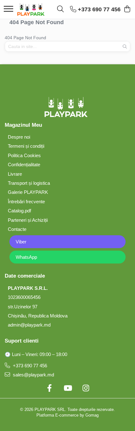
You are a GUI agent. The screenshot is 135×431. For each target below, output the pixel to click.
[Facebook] (49, 388)
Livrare (15, 174)
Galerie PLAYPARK (28, 192)
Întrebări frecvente (26, 201)
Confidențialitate (24, 164)
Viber (21, 241)
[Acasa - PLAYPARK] (31, 9)
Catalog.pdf (19, 210)
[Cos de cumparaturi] (127, 9)
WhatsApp (26, 257)
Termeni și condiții (26, 146)
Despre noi (19, 137)
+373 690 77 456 (29, 365)
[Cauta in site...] (60, 9)
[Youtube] (67, 388)
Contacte (17, 229)
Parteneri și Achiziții (28, 220)
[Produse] (8, 9)
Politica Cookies (24, 155)
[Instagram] (85, 388)
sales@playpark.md (33, 374)
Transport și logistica (29, 183)
